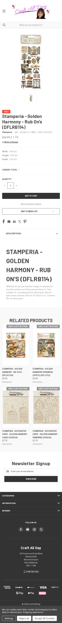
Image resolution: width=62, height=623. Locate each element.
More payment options (31, 204)
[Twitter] (19, 221)
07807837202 (32, 571)
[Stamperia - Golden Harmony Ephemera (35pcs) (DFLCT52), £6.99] (46, 345)
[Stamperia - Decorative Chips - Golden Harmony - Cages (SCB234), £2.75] (16, 407)
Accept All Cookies (45, 618)
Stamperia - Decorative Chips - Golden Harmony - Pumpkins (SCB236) (46, 434)
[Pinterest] (25, 221)
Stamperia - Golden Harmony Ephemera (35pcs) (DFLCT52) (43, 372)
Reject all (24, 618)
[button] (10, 142)
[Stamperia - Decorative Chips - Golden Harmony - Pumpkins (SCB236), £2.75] (46, 407)
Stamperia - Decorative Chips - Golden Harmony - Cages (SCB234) (15, 434)
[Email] (8, 221)
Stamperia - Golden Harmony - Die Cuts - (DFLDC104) (12, 372)
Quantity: (7, 179)
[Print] (14, 221)
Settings (8, 618)
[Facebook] (3, 221)
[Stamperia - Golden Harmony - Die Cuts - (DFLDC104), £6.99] (16, 345)
